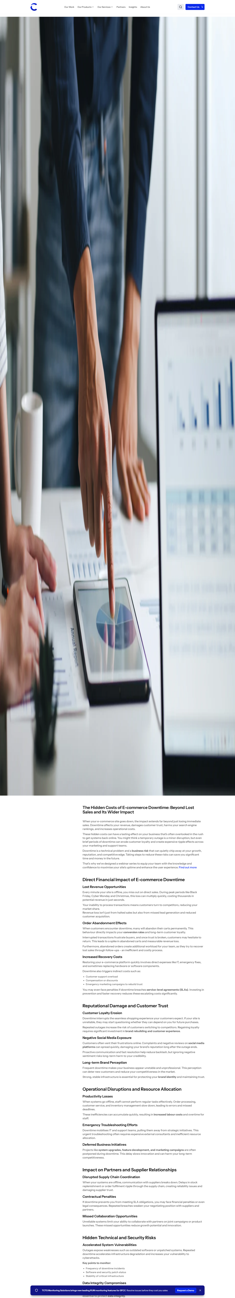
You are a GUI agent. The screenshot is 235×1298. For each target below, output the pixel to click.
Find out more (188, 867)
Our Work (69, 7)
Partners (121, 7)
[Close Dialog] (200, 1290)
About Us (145, 7)
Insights (133, 7)
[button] (86, 7)
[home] (33, 7)
